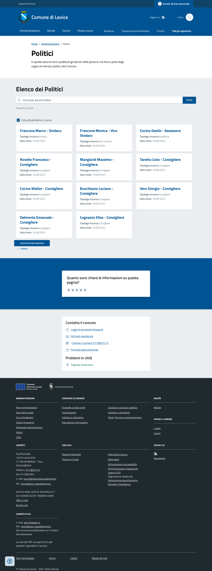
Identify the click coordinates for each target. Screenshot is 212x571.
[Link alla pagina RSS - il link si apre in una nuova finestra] (163, 17)
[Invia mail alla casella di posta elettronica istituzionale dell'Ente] (40, 478)
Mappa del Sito (99, 558)
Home (34, 44)
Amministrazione (30, 31)
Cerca (189, 100)
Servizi (66, 31)
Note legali (113, 459)
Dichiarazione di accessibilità (122, 464)
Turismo (161, 31)
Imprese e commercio (119, 412)
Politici (19, 432)
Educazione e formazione (75, 422)
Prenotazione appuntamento (123, 480)
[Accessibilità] (9, 561)
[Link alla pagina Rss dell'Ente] (156, 454)
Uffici (18, 437)
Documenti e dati (25, 412)
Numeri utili (22, 505)
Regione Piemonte (27, 3)
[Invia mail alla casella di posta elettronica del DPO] (32, 523)
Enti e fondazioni (24, 417)
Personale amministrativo (29, 427)
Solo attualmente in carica (37, 120)
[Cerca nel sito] (188, 17)
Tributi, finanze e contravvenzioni (125, 417)
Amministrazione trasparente (123, 469)
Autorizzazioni (69, 412)
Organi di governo (25, 422)
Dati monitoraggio (25, 558)
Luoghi (157, 428)
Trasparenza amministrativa (135, 31)
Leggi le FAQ (114, 472)
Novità (51, 31)
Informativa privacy (118, 454)
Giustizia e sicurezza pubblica (122, 407)
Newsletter (159, 458)
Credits (73, 558)
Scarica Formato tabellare (32, 243)
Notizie (157, 407)
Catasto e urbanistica (73, 417)
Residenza (109, 31)
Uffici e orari (22, 500)
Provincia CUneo (70, 459)
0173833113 (33, 470)
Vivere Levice (85, 31)
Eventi (157, 433)
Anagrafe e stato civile (73, 407)
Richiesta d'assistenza (119, 484)
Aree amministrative (26, 407)
